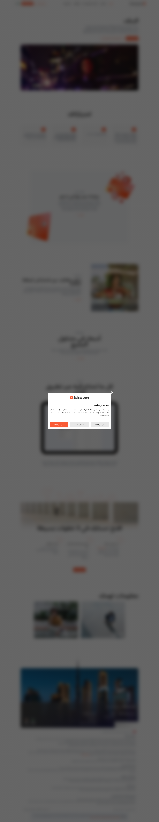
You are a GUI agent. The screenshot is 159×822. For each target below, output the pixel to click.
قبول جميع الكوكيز (59, 425)
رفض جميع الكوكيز (100, 425)
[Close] (112, 392)
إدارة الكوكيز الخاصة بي (79, 425)
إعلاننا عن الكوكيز (105, 415)
